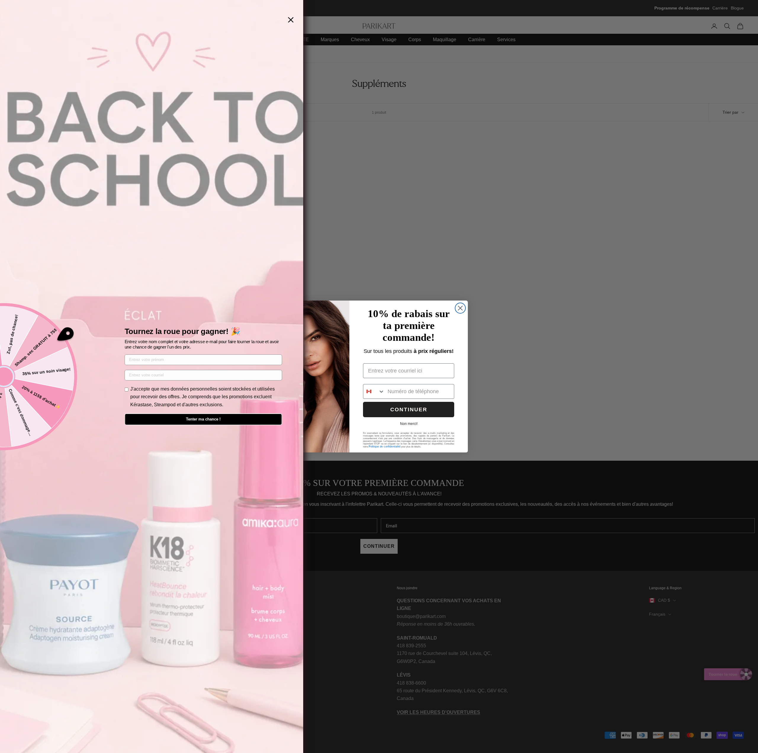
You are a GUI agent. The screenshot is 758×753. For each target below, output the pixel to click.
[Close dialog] (460, 308)
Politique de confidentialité (385, 446)
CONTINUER (408, 409)
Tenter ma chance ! (203, 419)
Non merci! (408, 424)
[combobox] (374, 391)
